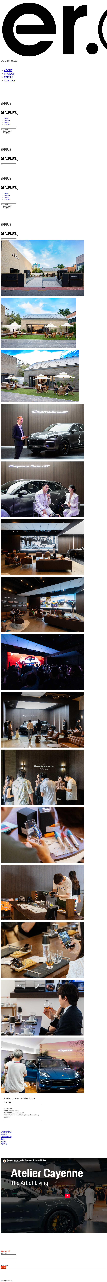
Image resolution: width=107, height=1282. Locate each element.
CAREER (8, 77)
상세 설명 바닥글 (6, 1136)
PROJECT (9, 73)
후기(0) (3, 1139)
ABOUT (8, 70)
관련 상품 (4, 1144)
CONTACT (9, 80)
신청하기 (3, 1267)
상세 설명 (4, 1134)
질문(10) (3, 1141)
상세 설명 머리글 (6, 1132)
